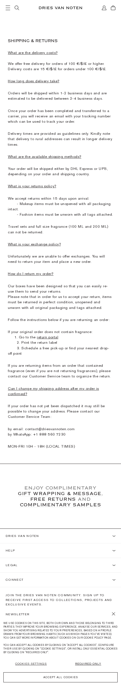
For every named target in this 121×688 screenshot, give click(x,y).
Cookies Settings (31, 664)
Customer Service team (49, 376)
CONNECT (14, 579)
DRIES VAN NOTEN (22, 535)
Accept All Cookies (60, 677)
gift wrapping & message (60, 493)
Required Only (88, 664)
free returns (53, 499)
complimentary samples (60, 504)
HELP (10, 550)
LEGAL (12, 565)
